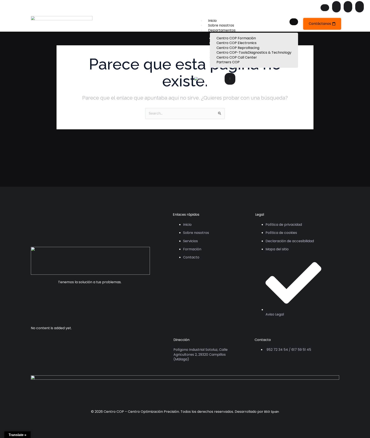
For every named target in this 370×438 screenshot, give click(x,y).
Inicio (212, 20)
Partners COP (228, 62)
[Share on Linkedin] (359, 6)
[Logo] (61, 23)
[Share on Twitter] (336, 6)
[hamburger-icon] (293, 21)
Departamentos (222, 30)
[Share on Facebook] (325, 7)
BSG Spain (271, 412)
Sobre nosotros (221, 25)
